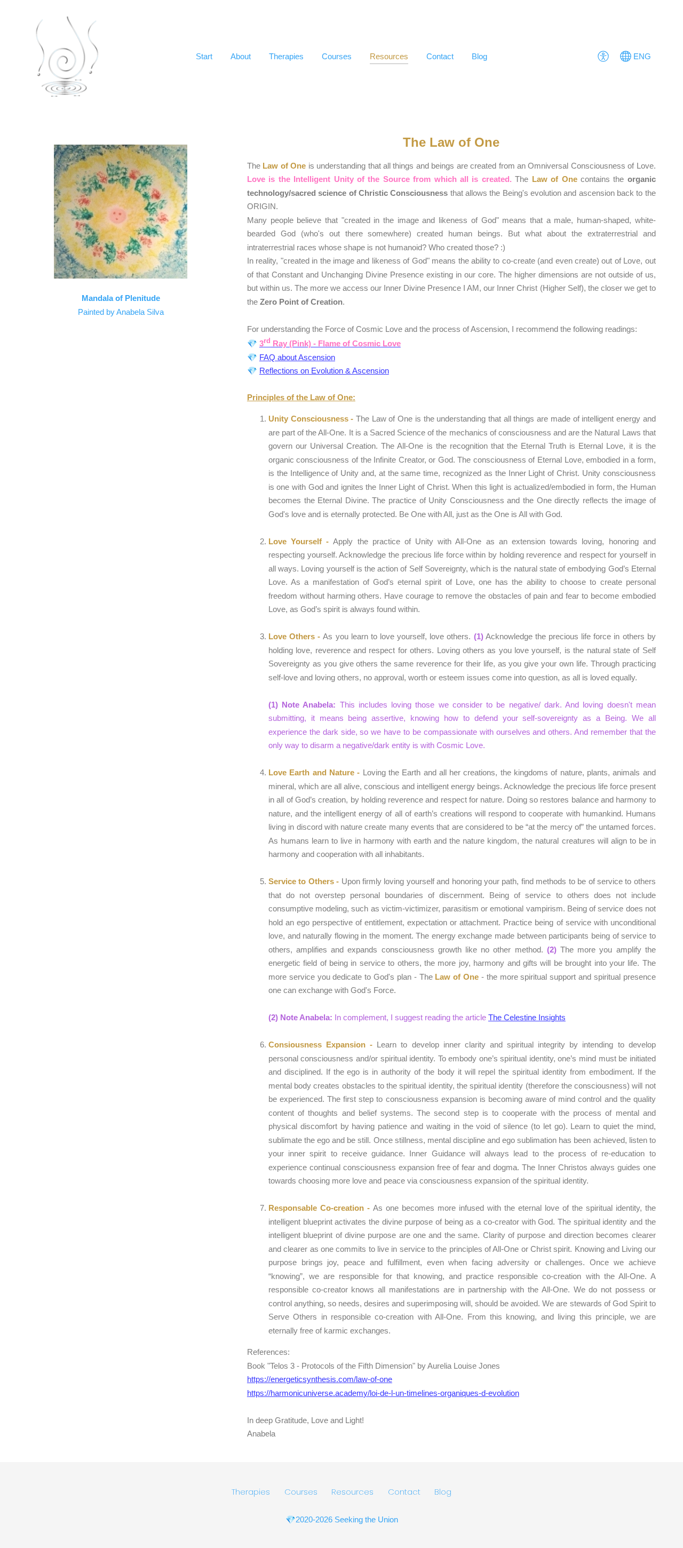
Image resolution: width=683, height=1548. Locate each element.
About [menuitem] (241, 56)
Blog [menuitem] (479, 56)
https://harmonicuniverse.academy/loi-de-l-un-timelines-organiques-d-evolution (383, 1393)
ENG (641, 56)
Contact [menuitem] (440, 56)
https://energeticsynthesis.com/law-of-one (319, 1379)
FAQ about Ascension (297, 357)
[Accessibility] (603, 56)
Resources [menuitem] (389, 56)
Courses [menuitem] (337, 56)
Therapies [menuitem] (286, 56)
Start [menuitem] (204, 56)
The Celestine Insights (527, 1017)
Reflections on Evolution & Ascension (324, 370)
